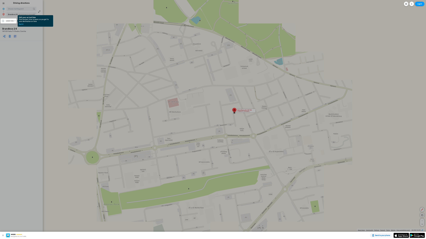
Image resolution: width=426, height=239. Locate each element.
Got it (21, 24)
